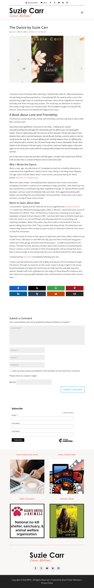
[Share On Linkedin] (18, 294)
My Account (33, 3)
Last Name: (16, 431)
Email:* (15, 415)
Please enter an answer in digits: (23, 376)
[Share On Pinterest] (74, 288)
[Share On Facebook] (18, 288)
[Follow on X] (54, 2)
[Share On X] (37, 288)
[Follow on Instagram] (67, 2)
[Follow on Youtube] (58, 2)
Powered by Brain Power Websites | (66, 580)
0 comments (41, 32)
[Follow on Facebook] (50, 2)
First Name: (16, 423)
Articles (32, 32)
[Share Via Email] (74, 294)
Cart (45, 3)
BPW (29, 580)
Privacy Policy (47, 583)
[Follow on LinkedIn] (63, 2)
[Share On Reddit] (56, 294)
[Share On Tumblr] (37, 294)
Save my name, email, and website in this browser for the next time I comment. (46, 371)
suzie (14, 32)
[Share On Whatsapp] (56, 288)
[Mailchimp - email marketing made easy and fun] (65, 442)
